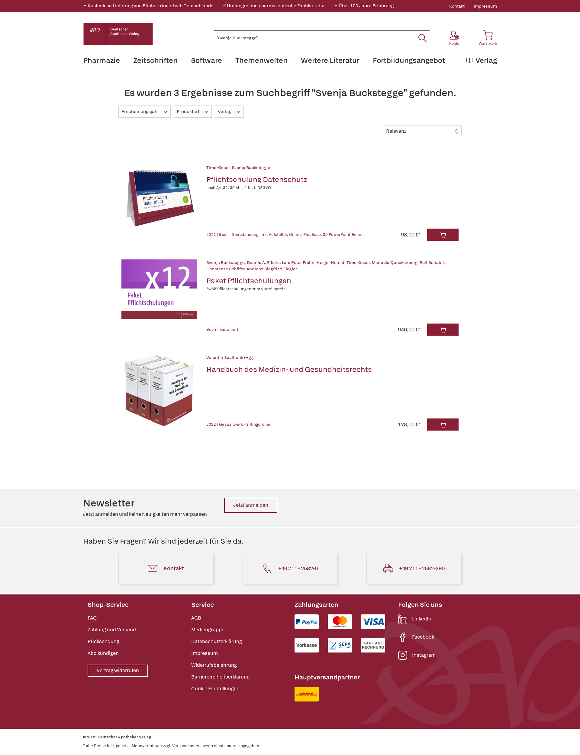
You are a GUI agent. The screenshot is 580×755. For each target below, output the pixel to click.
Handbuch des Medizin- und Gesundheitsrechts (289, 369)
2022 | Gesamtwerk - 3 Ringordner (238, 424)
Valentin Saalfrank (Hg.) (229, 357)
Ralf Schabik (432, 262)
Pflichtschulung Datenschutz (256, 179)
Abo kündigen (103, 653)
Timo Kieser (218, 167)
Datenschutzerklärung (216, 641)
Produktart (188, 112)
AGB (196, 618)
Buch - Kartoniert (222, 329)
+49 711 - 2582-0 (298, 568)
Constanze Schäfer (225, 269)
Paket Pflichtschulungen (248, 281)
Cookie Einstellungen (215, 688)
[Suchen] (422, 37)
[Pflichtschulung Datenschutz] (159, 202)
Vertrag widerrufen (118, 670)
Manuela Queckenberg (394, 262)
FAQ (92, 618)
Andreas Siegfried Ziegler (271, 269)
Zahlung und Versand (112, 629)
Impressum (485, 6)
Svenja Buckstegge (251, 167)
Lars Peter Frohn (298, 262)
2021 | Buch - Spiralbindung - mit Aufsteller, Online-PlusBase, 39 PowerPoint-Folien (285, 234)
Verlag (225, 112)
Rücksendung (103, 641)
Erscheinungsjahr (140, 112)
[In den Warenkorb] (443, 235)
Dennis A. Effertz (263, 262)
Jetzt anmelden (250, 505)
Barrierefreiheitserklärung (220, 677)
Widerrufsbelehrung (214, 665)
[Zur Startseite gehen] (118, 34)
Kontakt (457, 6)
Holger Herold (330, 262)
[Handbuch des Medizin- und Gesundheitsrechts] (159, 392)
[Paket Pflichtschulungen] (159, 297)
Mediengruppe (207, 629)
